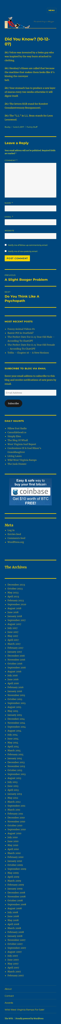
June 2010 (13, 841)
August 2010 (14, 833)
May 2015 (13, 711)
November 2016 (16, 659)
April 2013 (13, 790)
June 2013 (13, 786)
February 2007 (16, 975)
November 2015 (16, 695)
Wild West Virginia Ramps (22, 460)
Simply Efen (14, 436)
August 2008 (15, 908)
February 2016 (16, 687)
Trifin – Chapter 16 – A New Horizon (28, 352)
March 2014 (14, 750)
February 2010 (15, 857)
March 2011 (14, 809)
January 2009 (15, 888)
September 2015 (17, 703)
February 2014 (15, 754)
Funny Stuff (32, 127)
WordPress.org (16, 542)
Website (9, 230)
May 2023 (13, 592)
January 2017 (15, 651)
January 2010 (15, 861)
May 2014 (13, 742)
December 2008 (16, 892)
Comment (11, 160)
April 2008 (13, 924)
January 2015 (15, 715)
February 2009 (16, 884)
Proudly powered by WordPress (29, 1018)
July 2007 (13, 955)
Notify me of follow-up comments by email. (28, 245)
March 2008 (14, 928)
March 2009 (14, 880)
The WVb (9, 1018)
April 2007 (13, 967)
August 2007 (15, 951)
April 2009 (13, 876)
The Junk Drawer (17, 464)
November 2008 (17, 896)
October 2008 (15, 900)
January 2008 (15, 936)
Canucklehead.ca (17, 432)
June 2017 (13, 632)
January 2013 (15, 793)
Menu (52, 10)
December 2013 (16, 762)
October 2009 (15, 865)
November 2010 (16, 821)
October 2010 (15, 825)
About (8, 989)
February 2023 (16, 600)
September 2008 (17, 904)
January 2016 (15, 691)
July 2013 (12, 782)
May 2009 (13, 872)
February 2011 (15, 813)
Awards (9, 1002)
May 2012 (13, 797)
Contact (9, 996)
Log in (11, 530)
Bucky (7, 127)
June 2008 (13, 916)
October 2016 (15, 663)
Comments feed (16, 538)
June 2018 (13, 612)
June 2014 (13, 738)
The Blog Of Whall (18, 440)
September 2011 (16, 805)
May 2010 (13, 845)
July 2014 (13, 734)
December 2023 (16, 584)
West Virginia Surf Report (22, 444)
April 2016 (13, 683)
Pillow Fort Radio (17, 428)
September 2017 (17, 620)
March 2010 (14, 853)
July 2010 (13, 837)
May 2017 (13, 636)
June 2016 (13, 679)
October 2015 (15, 699)
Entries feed (14, 534)
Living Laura (15, 456)
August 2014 (14, 730)
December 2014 (16, 718)
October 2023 (15, 588)
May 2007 (13, 963)
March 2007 (14, 971)
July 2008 (13, 912)
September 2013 (17, 774)
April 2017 (13, 639)
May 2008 (13, 920)
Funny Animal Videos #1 (21, 329)
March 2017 (14, 643)
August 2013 (14, 778)
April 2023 (13, 596)
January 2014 (15, 758)
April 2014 (13, 746)
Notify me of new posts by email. (23, 251)
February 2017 (15, 647)
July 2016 (13, 675)
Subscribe (13, 403)
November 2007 (16, 940)
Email (9, 217)
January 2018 (15, 616)
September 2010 (17, 829)
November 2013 (16, 766)
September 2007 (17, 947)
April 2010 (13, 849)
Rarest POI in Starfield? (21, 333)
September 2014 (17, 726)
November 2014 (16, 722)
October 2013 (15, 770)
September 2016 (17, 667)
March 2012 (14, 801)
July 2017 (12, 628)
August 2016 (14, 671)
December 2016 (16, 655)
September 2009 (17, 868)
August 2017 (14, 624)
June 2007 (13, 959)
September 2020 (17, 604)
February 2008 (16, 932)
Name (9, 203)
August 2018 (14, 608)
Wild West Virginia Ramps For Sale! (24, 1009)
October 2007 (15, 943)
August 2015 (14, 707)
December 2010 (16, 817)
